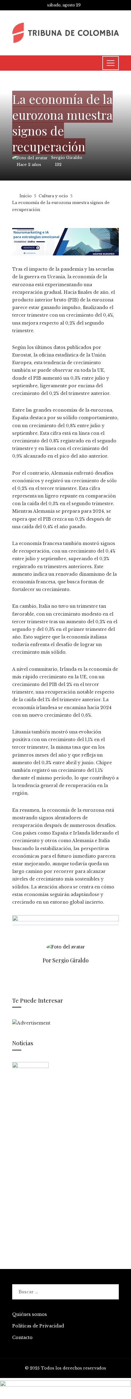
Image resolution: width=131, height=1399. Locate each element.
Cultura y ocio (30, 84)
